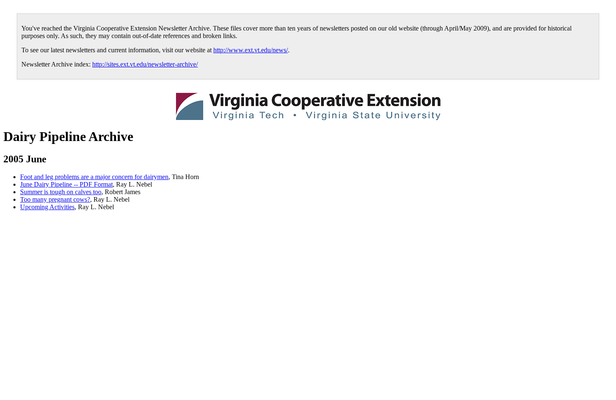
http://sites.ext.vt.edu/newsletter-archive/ (145, 64)
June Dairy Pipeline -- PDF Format (66, 184)
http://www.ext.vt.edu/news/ (250, 50)
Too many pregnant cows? (55, 199)
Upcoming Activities (47, 206)
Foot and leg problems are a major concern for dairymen (94, 176)
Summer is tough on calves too (60, 191)
